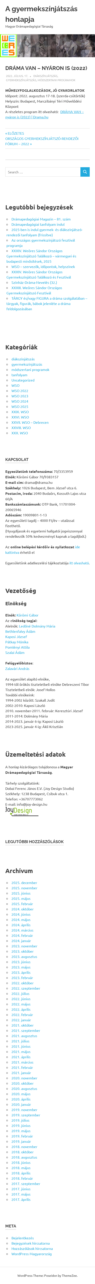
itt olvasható (79, 563)
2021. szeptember (25, 1030)
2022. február (22, 1014)
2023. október (22, 951)
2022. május (20, 1004)
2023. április (20, 972)
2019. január (21, 1141)
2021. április (20, 1057)
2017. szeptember (25, 1183)
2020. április (20, 1099)
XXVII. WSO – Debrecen (30, 422)
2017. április (20, 1199)
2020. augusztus (24, 1088)
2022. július (20, 993)
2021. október (22, 1025)
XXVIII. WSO (21, 427)
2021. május (20, 1051)
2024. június (20, 914)
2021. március (22, 1062)
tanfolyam (19, 374)
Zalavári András (17, 668)
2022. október (22, 983)
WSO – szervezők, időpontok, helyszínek (43, 266)
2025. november (24, 888)
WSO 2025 (19, 406)
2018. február (22, 1178)
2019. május (20, 1130)
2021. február (22, 1067)
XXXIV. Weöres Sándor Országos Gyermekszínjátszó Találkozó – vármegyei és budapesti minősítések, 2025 (41, 255)
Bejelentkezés (22, 1238)
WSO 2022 (19, 390)
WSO (15, 385)
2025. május (20, 898)
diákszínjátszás (45, 76)
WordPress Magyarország (31, 1253)
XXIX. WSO (20, 411)
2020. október (22, 1083)
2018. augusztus (24, 1157)
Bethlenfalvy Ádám (20, 631)
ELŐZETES (16, 133)
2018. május (20, 1167)
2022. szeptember (25, 988)
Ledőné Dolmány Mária (37, 626)
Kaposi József (16, 636)
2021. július (20, 1041)
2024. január (21, 940)
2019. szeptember (25, 1115)
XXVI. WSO (20, 417)
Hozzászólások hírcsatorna (32, 1248)
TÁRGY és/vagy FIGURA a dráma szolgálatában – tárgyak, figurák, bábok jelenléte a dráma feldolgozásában (46, 303)
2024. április (20, 925)
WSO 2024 (19, 401)
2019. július (20, 1120)
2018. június (20, 1162)
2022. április (20, 1009)
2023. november (24, 946)
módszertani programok (56, 80)
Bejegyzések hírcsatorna (30, 1243)
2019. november (24, 1109)
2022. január (21, 1020)
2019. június (20, 1125)
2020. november (24, 1078)
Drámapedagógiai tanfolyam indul (38, 224)
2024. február (22, 935)
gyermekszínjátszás (21, 80)
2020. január (21, 1104)
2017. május (20, 1194)
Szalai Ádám (15, 652)
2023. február (22, 977)
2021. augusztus (24, 1035)
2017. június (20, 1189)
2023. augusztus (24, 956)
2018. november (24, 1146)
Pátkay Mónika (16, 642)
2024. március (22, 930)
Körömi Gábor (27, 615)
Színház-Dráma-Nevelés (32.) (34, 282)
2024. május (20, 919)
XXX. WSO (19, 433)
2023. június (20, 961)
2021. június (20, 1046)
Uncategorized (22, 380)
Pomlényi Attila (17, 647)
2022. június (20, 998)
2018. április (20, 1173)
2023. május (20, 967)
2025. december (24, 882)
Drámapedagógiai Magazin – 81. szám (41, 219)
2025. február (22, 903)
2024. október (22, 909)
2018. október (22, 1152)
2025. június (20, 893)
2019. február (22, 1136)
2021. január (21, 1072)
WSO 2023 (19, 396)
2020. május (20, 1093)
